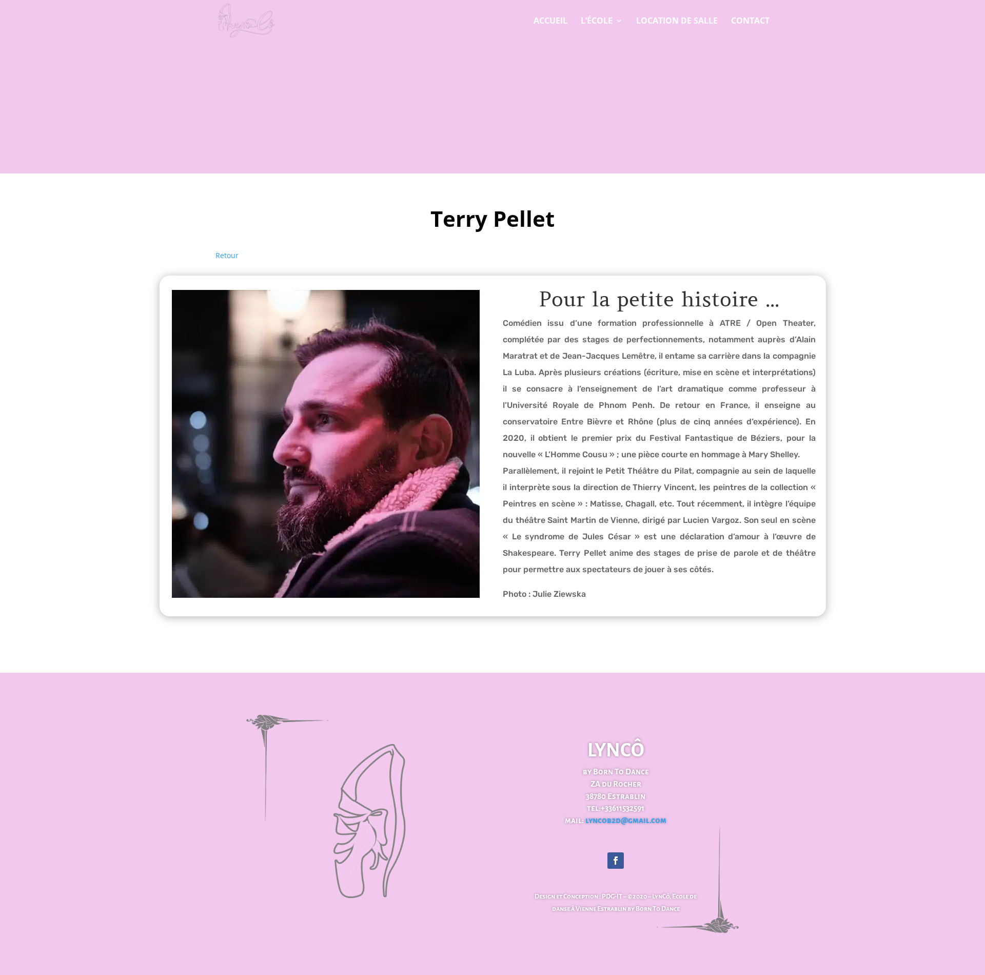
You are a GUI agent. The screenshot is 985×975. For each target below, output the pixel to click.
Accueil (550, 21)
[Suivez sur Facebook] (615, 860)
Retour (227, 255)
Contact (750, 21)
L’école (597, 21)
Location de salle (677, 21)
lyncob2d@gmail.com (625, 820)
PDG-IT (612, 896)
